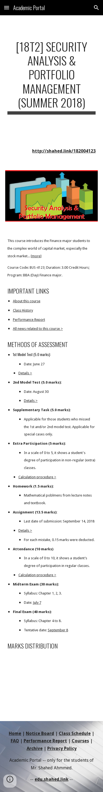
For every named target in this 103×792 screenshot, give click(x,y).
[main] (51, 77)
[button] (6, 7)
